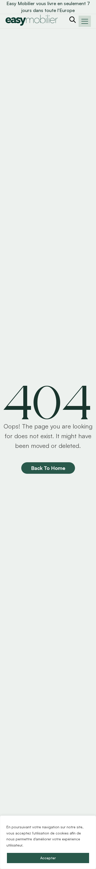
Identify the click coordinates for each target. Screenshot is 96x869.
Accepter (48, 858)
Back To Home (48, 468)
